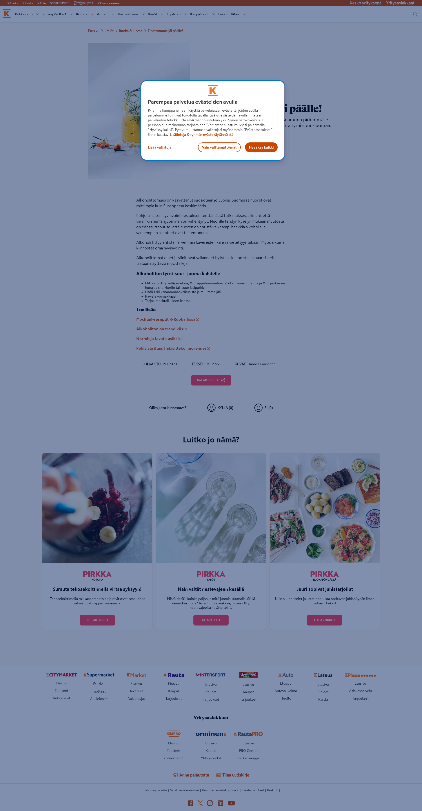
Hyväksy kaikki (261, 147)
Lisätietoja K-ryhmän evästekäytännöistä (201, 134)
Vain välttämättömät (219, 147)
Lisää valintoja (159, 147)
